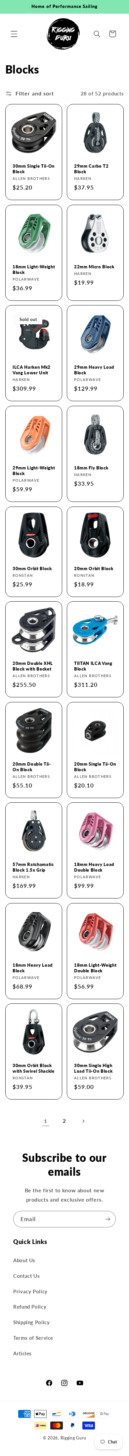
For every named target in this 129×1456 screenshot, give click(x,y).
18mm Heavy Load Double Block (94, 867)
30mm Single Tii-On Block (34, 168)
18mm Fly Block (91, 467)
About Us (24, 1260)
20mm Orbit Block (93, 568)
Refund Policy (29, 1307)
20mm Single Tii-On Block (95, 766)
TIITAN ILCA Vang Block (93, 666)
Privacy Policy (30, 1291)
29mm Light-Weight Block (34, 470)
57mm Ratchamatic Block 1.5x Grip (33, 867)
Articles (22, 1353)
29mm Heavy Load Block (94, 369)
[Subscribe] (107, 1219)
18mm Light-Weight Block (34, 269)
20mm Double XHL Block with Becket (33, 666)
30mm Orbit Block (32, 568)
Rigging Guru (73, 1438)
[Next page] (83, 1121)
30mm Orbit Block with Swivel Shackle (34, 1068)
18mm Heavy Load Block (33, 967)
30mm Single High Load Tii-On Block (93, 1068)
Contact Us (26, 1276)
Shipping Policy (31, 1322)
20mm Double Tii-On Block (32, 766)
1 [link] (45, 1121)
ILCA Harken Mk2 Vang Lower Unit (32, 369)
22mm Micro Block (94, 266)
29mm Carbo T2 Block (91, 168)
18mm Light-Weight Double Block (95, 967)
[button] (14, 33)
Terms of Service (33, 1338)
